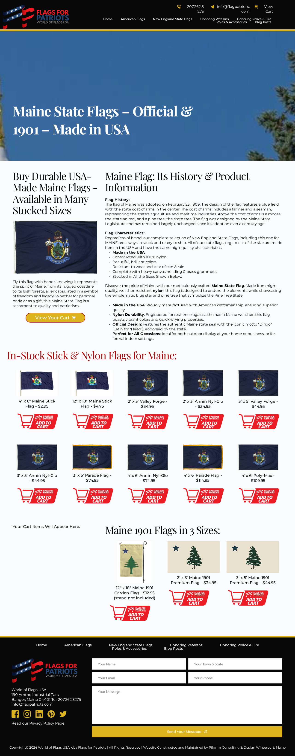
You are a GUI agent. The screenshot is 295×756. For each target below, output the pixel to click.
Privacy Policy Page (47, 723)
